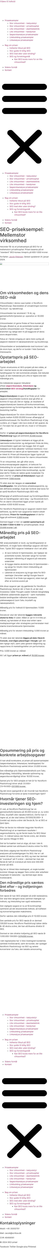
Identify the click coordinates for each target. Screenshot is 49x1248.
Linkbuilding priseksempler (22, 37)
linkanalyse (28, 386)
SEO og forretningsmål (20, 56)
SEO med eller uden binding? (22, 53)
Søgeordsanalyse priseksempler (24, 34)
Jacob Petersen (16, 257)
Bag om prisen (11, 45)
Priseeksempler (11, 20)
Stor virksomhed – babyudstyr (23, 23)
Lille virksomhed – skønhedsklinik (24, 29)
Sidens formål (11, 67)
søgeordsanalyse (14, 386)
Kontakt (8, 70)
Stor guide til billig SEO (20, 51)
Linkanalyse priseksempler (21, 40)
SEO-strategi (17, 388)
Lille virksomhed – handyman (23, 31)
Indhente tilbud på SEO (20, 48)
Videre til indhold (7, 1)
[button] (24, 123)
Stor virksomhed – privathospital (24, 26)
